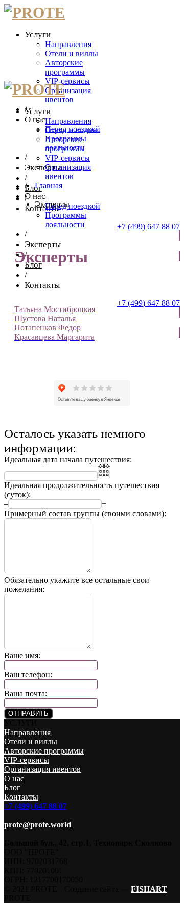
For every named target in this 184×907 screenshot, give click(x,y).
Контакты (42, 285)
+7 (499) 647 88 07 (148, 226)
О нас (35, 119)
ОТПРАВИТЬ (28, 713)
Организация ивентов (68, 95)
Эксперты (43, 167)
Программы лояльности (65, 220)
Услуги (38, 34)
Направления (68, 44)
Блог (33, 188)
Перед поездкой (72, 206)
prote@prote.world (37, 824)
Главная (48, 185)
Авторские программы (65, 67)
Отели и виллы (71, 53)
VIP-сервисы (67, 81)
